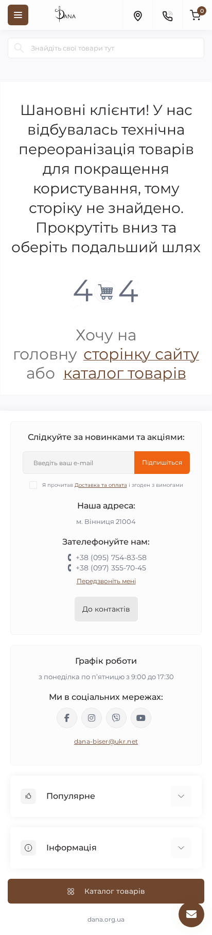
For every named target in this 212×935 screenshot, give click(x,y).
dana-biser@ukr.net (106, 741)
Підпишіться (162, 462)
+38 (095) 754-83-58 (111, 557)
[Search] (19, 48)
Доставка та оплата (101, 485)
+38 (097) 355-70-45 (111, 567)
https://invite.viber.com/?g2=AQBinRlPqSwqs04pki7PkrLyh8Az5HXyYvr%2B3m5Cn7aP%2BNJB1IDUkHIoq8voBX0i (116, 718)
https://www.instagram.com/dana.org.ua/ (91, 718)
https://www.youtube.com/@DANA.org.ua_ (141, 718)
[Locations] (137, 15)
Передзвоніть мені (106, 581)
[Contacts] (167, 15)
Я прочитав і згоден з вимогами (112, 485)
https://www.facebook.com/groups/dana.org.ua (67, 718)
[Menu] (18, 15)
